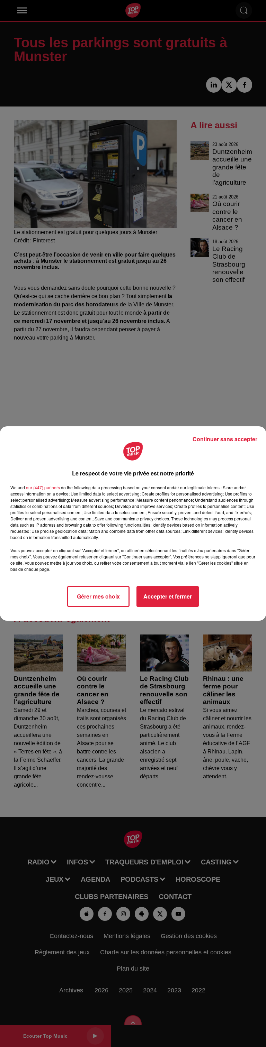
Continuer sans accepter (225, 439)
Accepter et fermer (167, 596)
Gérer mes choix (98, 596)
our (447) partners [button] (43, 487)
